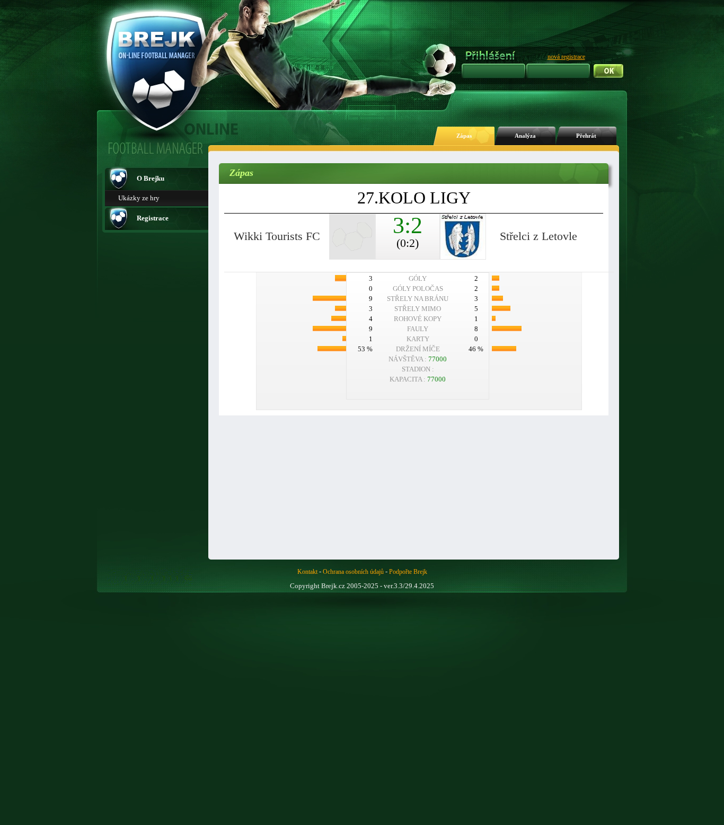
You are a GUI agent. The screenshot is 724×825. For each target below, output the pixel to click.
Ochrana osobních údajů (353, 571)
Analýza (525, 136)
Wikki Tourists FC (277, 236)
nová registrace (566, 56)
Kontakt (307, 571)
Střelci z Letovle (538, 236)
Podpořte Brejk (408, 571)
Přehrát (586, 136)
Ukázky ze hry (139, 198)
